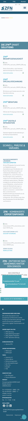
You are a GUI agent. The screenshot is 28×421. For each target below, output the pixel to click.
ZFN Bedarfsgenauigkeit (12, 333)
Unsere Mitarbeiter (10, 377)
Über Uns (8, 365)
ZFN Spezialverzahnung (12, 337)
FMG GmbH (8, 351)
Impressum (18, 415)
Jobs (4, 1)
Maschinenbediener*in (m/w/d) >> (15, 284)
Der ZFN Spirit (9, 375)
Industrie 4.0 (8, 357)
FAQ (14, 1)
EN (19, 4)
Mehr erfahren (8, 73)
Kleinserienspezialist (11, 361)
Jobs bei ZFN (9, 344)
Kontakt (23, 1)
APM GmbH (8, 353)
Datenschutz (9, 415)
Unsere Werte (9, 359)
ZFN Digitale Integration (12, 335)
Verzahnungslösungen (11, 363)
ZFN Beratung (9, 332)
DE (16, 4)
